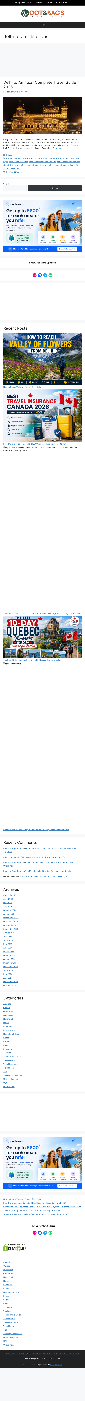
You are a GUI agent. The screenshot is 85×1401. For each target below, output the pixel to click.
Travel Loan (8, 1068)
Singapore (7, 1049)
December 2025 (10, 918)
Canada (6, 1008)
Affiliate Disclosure (61, 3)
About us (10, 1353)
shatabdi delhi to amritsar (14, 165)
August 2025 (9, 933)
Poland (6, 1041)
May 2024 (7, 974)
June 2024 (8, 970)
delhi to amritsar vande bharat (42, 162)
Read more (58, 148)
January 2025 (9, 959)
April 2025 (7, 948)
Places (9, 155)
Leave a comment (14, 172)
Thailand (7, 1053)
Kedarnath (8, 1026)
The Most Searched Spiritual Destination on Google (48, 871)
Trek (5, 1071)
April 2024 (8, 978)
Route (6, 1045)
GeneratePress (56, 1365)
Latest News (9, 1030)
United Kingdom (10, 1079)
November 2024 (10, 967)
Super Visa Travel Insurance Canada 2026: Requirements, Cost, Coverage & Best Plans (42, 613)
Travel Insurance (10, 1064)
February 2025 (9, 955)
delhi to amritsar (13, 158)
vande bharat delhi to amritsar (40, 165)
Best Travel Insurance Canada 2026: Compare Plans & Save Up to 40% (35, 444)
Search (6, 184)
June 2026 (8, 899)
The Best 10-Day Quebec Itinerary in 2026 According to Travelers (32, 660)
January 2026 (9, 914)
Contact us (22, 1353)
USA (5, 1083)
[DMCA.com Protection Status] (14, 1250)
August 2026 (9, 895)
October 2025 (9, 925)
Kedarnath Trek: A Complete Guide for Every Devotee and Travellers (41, 857)
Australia (7, 1004)
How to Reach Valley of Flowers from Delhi (22, 387)
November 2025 (10, 921)
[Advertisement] (42, 60)
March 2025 (8, 951)
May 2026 (7, 903)
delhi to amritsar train (18, 162)
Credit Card (8, 1015)
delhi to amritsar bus (31, 158)
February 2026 (9, 910)
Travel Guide (9, 1060)
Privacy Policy (20, 3)
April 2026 (8, 906)
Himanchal (8, 1019)
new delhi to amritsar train (68, 162)
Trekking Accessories (12, 1075)
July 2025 (7, 936)
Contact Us (39, 3)
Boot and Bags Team (12, 848)
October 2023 (9, 985)
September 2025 (10, 929)
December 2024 (10, 963)
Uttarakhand (8, 1087)
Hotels (6, 1023)
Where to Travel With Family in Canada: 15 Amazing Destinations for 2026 (36, 830)
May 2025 (7, 944)
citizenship (8, 1011)
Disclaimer (48, 3)
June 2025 (8, 940)
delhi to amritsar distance (52, 158)
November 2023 (10, 982)
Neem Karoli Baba (11, 1034)
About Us (30, 3)
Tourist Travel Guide (12, 1056)
